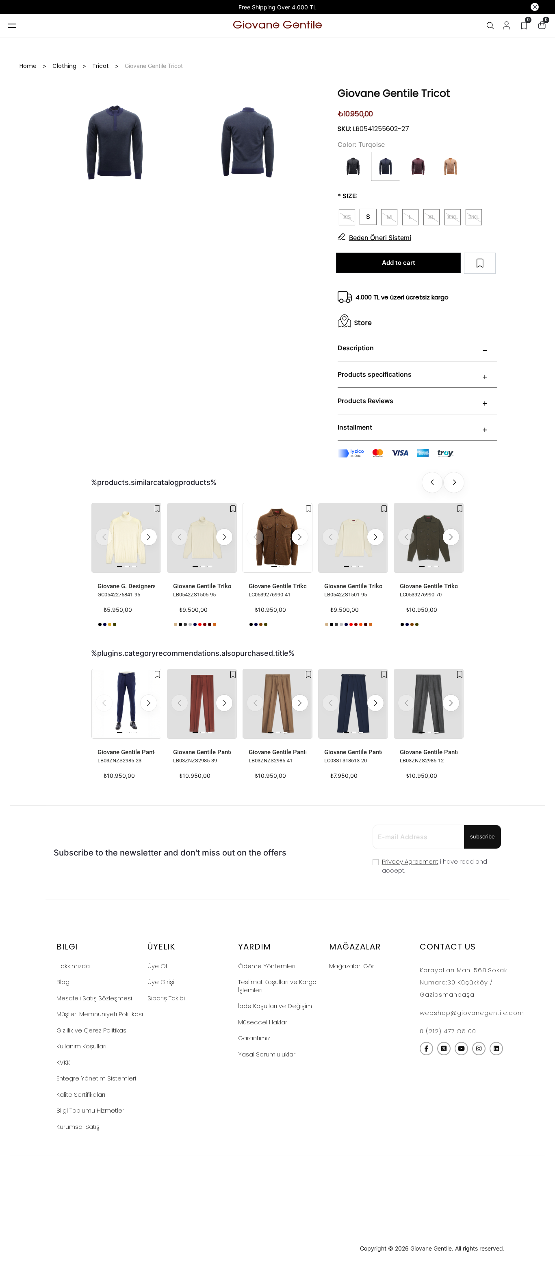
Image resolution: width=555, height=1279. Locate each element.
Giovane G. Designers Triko (126, 586)
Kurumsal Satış (78, 1126)
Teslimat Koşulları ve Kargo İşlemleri (277, 986)
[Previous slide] (432, 482)
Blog (62, 982)
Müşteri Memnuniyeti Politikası (99, 1014)
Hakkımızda (73, 966)
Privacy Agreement (410, 861)
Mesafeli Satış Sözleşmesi (94, 998)
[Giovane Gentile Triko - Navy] (256, 624)
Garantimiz (254, 1038)
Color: (347, 144)
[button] (149, 537)
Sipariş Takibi (166, 998)
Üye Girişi (160, 982)
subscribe (482, 836)
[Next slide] (454, 482)
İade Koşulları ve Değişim (275, 1006)
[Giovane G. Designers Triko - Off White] (119, 624)
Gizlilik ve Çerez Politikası (92, 1030)
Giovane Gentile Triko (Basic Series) (202, 586)
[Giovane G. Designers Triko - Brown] (109, 624)
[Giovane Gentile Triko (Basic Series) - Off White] (219, 624)
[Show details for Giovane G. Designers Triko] (126, 537)
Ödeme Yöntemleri (266, 966)
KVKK (63, 1062)
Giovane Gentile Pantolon (126, 752)
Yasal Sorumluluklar (266, 1054)
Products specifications (375, 374)
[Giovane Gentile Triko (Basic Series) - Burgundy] (204, 624)
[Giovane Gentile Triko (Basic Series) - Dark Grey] (190, 624)
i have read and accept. (434, 866)
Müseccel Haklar (262, 1022)
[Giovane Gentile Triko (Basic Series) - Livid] (175, 624)
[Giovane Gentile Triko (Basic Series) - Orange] (360, 624)
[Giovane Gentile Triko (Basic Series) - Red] (200, 624)
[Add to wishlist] (157, 509)
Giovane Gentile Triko (277, 586)
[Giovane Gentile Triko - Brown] (260, 624)
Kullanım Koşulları (81, 1046)
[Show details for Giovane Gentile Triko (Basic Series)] (201, 537)
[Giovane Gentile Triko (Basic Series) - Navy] (195, 624)
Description (356, 348)
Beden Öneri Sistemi (380, 238)
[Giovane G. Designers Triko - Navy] (104, 624)
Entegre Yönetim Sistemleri (96, 1078)
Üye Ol (157, 966)
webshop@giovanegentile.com (472, 1012)
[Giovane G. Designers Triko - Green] (114, 624)
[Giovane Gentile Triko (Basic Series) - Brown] (209, 624)
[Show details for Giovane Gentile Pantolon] (126, 703)
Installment (355, 427)
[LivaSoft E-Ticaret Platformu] (278, 1248)
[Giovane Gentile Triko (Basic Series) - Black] (180, 624)
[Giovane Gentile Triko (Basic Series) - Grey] (185, 624)
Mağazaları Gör (351, 966)
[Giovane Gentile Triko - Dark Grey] (251, 624)
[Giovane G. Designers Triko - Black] (100, 624)
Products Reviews (365, 401)
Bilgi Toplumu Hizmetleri (91, 1110)
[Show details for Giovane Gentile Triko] (277, 537)
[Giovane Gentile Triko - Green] (265, 624)
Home (28, 66)
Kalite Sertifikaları (80, 1094)
